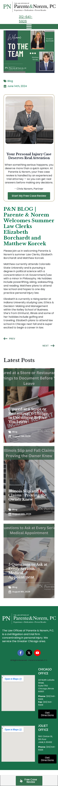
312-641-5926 (25, 19)
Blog (10, 81)
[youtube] (37, 653)
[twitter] (29, 653)
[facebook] (20, 653)
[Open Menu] (29, 26)
